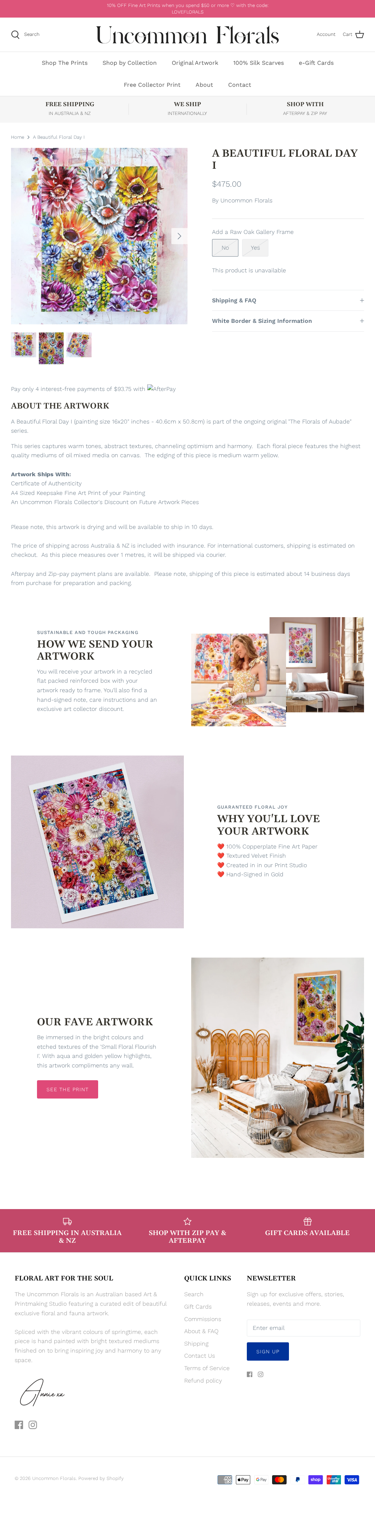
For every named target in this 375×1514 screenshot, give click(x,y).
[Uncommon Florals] (187, 34)
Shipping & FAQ (234, 300)
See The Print (68, 1089)
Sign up (267, 1351)
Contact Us (199, 1355)
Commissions (202, 1319)
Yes (255, 247)
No (225, 247)
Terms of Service (207, 1368)
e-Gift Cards (316, 62)
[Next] (179, 236)
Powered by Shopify (101, 1478)
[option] (99, 236)
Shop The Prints (65, 62)
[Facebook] (19, 1425)
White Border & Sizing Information (262, 320)
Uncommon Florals (246, 200)
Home (17, 137)
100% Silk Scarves (258, 62)
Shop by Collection (130, 62)
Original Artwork (195, 62)
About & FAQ (201, 1331)
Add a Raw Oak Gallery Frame (253, 231)
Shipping (196, 1343)
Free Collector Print (152, 84)
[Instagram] (33, 1425)
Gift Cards (198, 1306)
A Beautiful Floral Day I (59, 137)
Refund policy (203, 1380)
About (204, 84)
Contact (239, 84)
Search (194, 1294)
